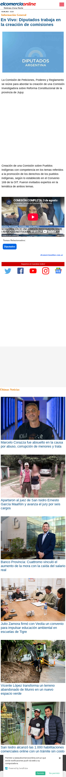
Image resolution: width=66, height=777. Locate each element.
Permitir (40, 773)
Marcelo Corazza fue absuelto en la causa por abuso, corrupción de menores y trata (32, 444)
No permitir (54, 773)
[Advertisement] (33, 129)
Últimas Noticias (9, 389)
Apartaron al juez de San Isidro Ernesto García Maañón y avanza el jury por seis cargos (30, 504)
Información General (13, 14)
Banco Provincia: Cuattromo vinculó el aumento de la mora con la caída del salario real (33, 566)
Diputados (9, 246)
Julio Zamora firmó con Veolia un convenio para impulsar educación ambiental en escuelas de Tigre (32, 628)
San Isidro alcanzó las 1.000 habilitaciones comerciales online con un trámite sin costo (32, 749)
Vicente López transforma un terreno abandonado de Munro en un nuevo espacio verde (28, 689)
